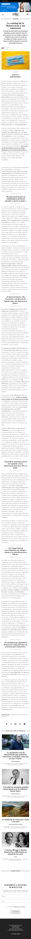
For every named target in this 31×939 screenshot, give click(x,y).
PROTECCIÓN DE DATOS (15, 925)
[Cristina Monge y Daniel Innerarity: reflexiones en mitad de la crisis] (15, 839)
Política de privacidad (19, 906)
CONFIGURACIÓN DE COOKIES (15, 930)
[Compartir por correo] (24, 723)
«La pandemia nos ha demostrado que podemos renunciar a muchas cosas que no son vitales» (15, 755)
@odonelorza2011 (15, 77)
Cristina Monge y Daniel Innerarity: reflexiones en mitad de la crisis (15, 852)
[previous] (9, 1)
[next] (28, 1)
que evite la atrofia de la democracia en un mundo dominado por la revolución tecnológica (14, 148)
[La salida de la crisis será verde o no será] (15, 809)
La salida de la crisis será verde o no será (15, 820)
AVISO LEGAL (15, 927)
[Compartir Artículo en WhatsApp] (19, 723)
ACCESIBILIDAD (15, 926)
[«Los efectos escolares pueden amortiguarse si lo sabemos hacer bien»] (15, 776)
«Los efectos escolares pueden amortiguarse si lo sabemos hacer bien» (15, 789)
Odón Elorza (15, 74)
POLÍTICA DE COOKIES (15, 929)
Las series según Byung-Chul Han (18, 1)
